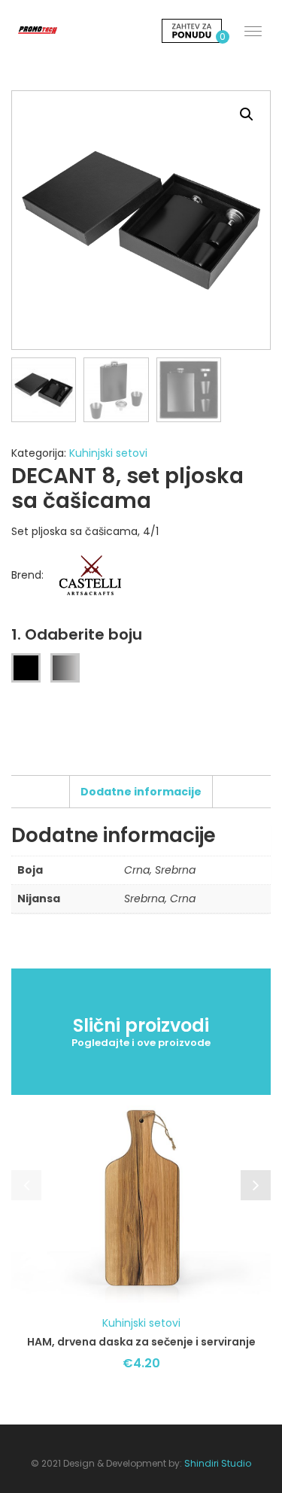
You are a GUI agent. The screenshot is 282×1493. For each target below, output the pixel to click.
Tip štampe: (47, 894)
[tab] (141, 791)
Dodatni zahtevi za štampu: (95, 938)
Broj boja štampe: (65, 872)
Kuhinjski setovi (108, 453)
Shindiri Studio (217, 1463)
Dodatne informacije (141, 791)
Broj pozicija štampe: (75, 916)
